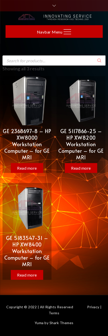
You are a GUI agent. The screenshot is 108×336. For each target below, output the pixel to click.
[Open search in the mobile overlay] (54, 60)
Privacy (93, 307)
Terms (54, 313)
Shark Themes (61, 323)
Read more (27, 168)
